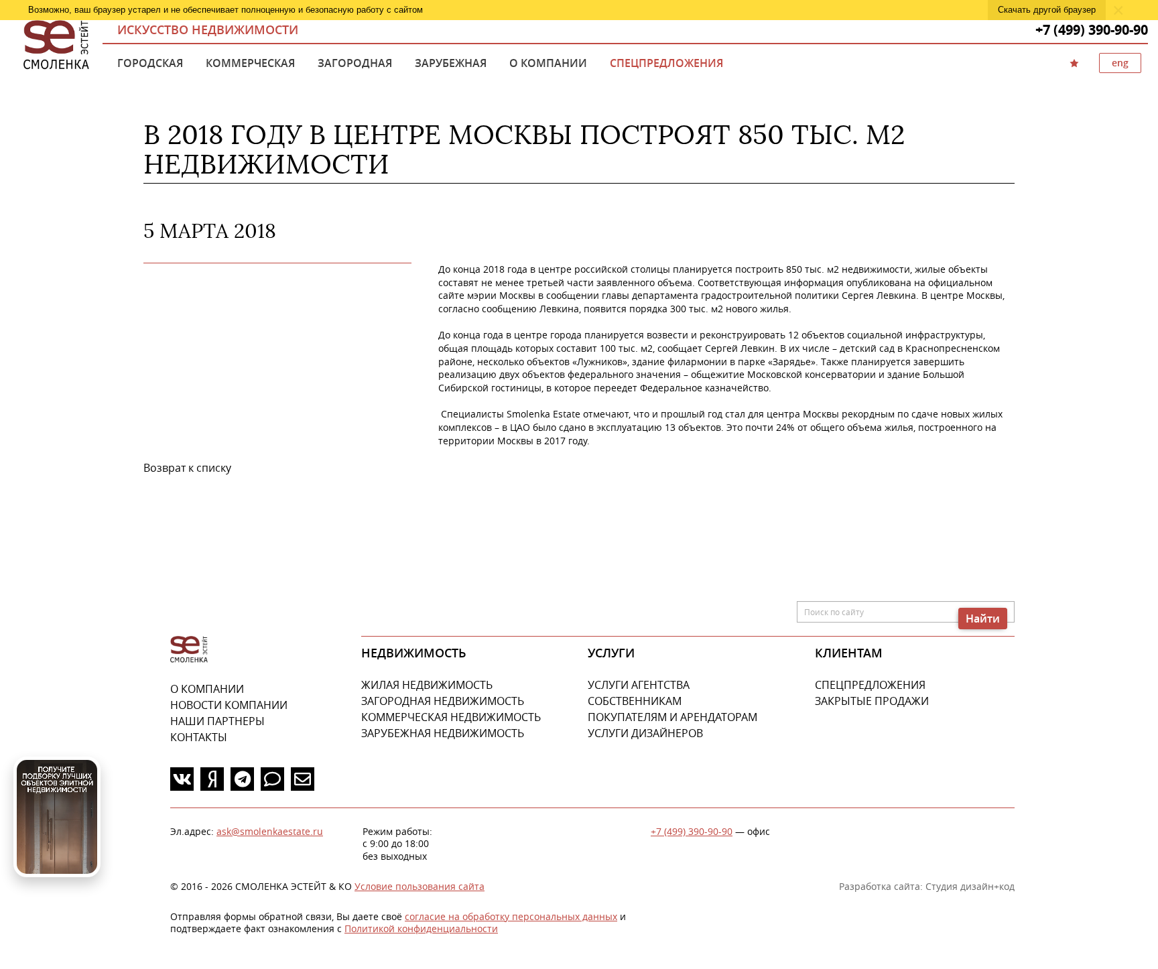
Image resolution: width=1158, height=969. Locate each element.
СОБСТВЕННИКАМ (635, 701)
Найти (983, 618)
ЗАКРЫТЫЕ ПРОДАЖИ (872, 701)
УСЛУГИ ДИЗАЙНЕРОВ (645, 733)
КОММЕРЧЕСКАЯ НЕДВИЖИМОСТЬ (451, 717)
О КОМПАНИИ (207, 689)
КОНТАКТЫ (198, 737)
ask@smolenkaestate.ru (269, 831)
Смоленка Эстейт (56, 45)
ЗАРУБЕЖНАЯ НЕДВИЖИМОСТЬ (442, 733)
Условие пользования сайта (420, 886)
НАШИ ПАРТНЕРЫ (217, 721)
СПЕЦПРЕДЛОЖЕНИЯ (870, 684)
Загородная (355, 63)
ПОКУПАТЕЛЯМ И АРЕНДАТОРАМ (672, 717)
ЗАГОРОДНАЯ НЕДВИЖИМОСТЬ (442, 701)
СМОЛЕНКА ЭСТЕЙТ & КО (189, 649)
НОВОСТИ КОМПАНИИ (228, 705)
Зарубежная (451, 63)
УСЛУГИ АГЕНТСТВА (639, 684)
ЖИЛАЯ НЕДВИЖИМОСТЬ (427, 684)
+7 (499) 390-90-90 (691, 831)
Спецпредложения (666, 63)
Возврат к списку (187, 467)
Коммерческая (250, 63)
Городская (150, 63)
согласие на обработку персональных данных (511, 916)
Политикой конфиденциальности (421, 928)
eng (1120, 62)
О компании (548, 63)
